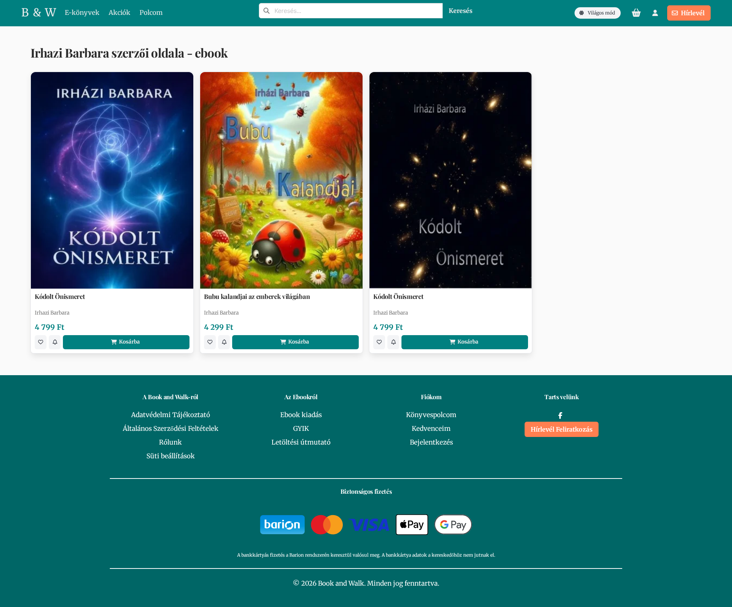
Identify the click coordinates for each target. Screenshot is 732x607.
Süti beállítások (170, 456)
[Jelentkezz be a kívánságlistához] (41, 342)
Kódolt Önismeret (60, 296)
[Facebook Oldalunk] (560, 415)
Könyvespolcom (431, 415)
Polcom (151, 12)
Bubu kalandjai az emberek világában (257, 296)
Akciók (119, 12)
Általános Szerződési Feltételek (170, 428)
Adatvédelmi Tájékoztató (170, 415)
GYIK (301, 428)
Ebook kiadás (301, 415)
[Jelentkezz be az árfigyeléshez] (55, 342)
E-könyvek (82, 12)
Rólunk (170, 442)
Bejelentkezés (431, 442)
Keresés (460, 10)
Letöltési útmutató (301, 442)
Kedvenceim (431, 428)
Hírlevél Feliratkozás (561, 429)
